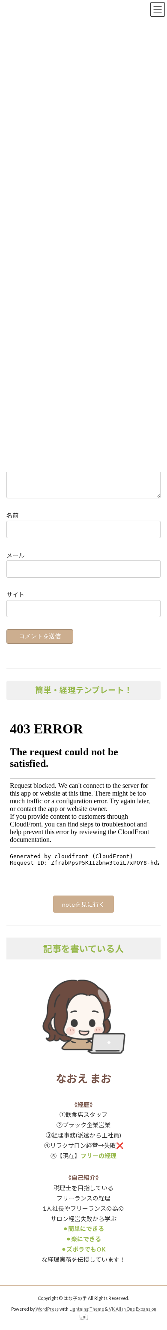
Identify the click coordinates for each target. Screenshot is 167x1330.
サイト (15, 594)
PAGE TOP (154, 1281)
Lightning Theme (86, 1309)
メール (15, 554)
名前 (12, 515)
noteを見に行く (83, 904)
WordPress (47, 1309)
